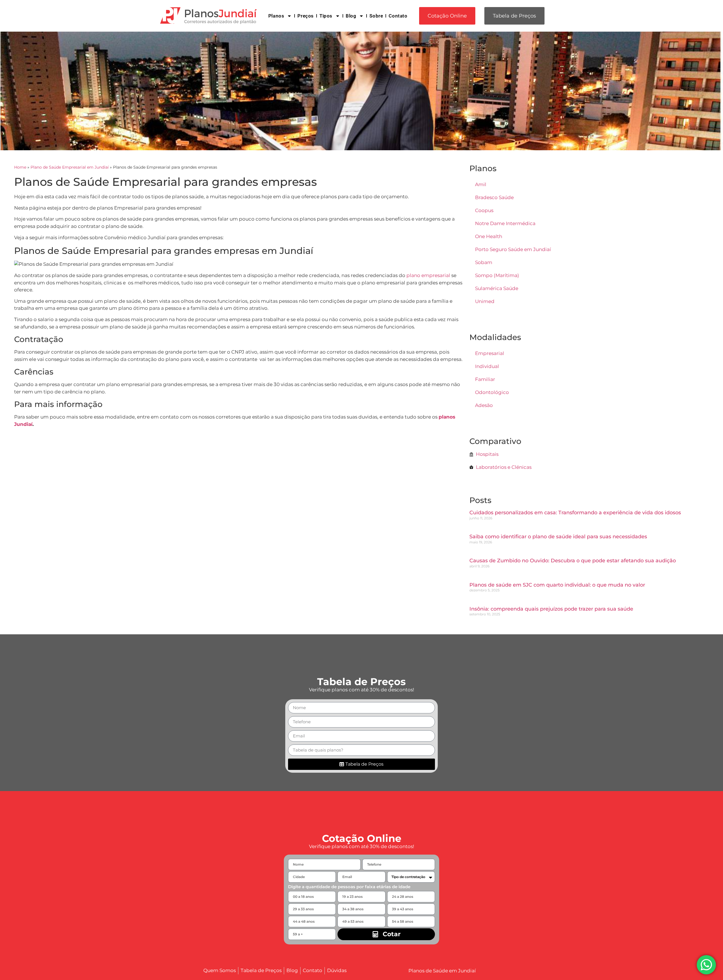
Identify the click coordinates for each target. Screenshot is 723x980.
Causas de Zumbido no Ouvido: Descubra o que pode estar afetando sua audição (572, 560)
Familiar (485, 379)
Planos (276, 16)
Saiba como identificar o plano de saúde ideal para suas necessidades (558, 536)
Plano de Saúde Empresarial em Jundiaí (70, 167)
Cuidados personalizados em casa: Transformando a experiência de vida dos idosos (575, 512)
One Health (488, 236)
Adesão (484, 405)
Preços (305, 16)
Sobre (376, 16)
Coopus (484, 210)
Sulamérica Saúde (496, 288)
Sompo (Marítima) (497, 275)
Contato (398, 16)
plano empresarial (428, 275)
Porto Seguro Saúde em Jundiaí (513, 249)
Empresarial (489, 353)
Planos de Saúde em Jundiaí (442, 971)
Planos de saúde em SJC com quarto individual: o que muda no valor (557, 585)
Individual (487, 366)
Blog (351, 16)
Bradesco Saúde (494, 197)
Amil (480, 184)
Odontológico (492, 392)
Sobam (483, 262)
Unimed (485, 301)
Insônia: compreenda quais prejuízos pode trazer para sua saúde (551, 609)
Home (20, 167)
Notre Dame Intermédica (505, 223)
